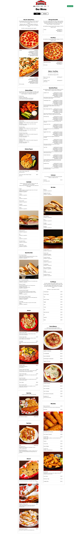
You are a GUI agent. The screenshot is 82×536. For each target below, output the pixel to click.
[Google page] (48, 6)
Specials (38, 6)
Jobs (45, 6)
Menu (34, 6)
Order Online (70, 6)
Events (41, 6)
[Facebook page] (47, 6)
